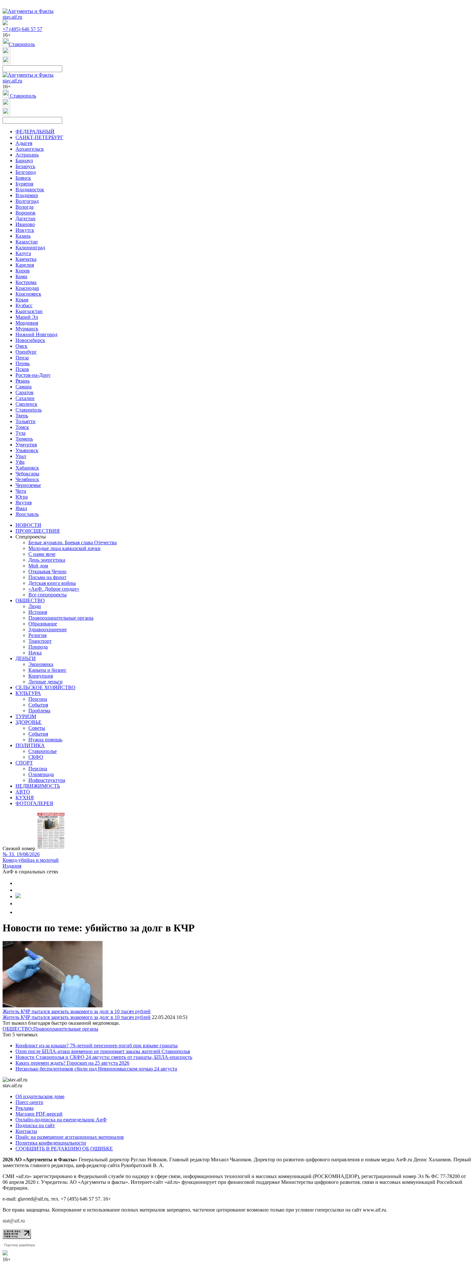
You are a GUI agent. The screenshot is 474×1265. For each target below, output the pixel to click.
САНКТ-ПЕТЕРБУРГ (39, 137)
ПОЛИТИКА (30, 745)
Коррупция (40, 676)
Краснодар (27, 288)
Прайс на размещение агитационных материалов (69, 1137)
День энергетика (46, 560)
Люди (34, 606)
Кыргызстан (29, 311)
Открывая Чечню (47, 571)
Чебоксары (27, 473)
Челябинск (27, 479)
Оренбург (26, 352)
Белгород (25, 172)
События (38, 705)
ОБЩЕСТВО (30, 600)
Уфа (20, 462)
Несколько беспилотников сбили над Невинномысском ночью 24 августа (96, 1068)
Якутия (23, 502)
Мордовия (26, 323)
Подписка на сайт (35, 1125)
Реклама (24, 1108)
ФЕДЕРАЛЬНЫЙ (34, 131)
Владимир (26, 195)
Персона (37, 699)
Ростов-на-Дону (33, 375)
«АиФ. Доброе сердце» (53, 589)
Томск (22, 427)
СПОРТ (24, 763)
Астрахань (27, 154)
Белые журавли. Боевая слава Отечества (72, 542)
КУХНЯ (24, 797)
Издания (12, 866)
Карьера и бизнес (47, 670)
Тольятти (25, 421)
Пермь (22, 363)
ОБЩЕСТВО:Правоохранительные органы (50, 1029)
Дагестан (25, 218)
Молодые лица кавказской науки (64, 548)
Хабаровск (27, 468)
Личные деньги (45, 681)
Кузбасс (24, 305)
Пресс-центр (29, 1102)
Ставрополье (42, 751)
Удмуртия (26, 444)
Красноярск (28, 294)
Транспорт (40, 641)
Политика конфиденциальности (50, 1143)
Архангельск (29, 149)
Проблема (39, 710)
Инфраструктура (46, 780)
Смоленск (26, 404)
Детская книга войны (52, 583)
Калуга (23, 253)
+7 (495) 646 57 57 (22, 29)
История (37, 612)
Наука (35, 652)
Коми (21, 276)
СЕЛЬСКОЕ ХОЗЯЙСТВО (45, 687)
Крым (21, 299)
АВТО (22, 791)
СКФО (35, 757)
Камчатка (25, 259)
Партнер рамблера (19, 1245)
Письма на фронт (47, 577)
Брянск (23, 178)
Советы (36, 728)
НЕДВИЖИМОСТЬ (37, 786)
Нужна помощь (45, 739)
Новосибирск (30, 340)
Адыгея (23, 143)
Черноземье (28, 485)
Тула (20, 433)
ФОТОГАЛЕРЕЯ (34, 803)
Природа (38, 647)
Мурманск (26, 328)
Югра (21, 496)
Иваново (25, 224)
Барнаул (24, 160)
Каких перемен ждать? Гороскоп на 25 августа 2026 (72, 1063)
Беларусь (25, 166)
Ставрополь (28, 410)
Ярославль (27, 514)
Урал (20, 456)
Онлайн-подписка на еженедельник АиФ (61, 1119)
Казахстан (26, 241)
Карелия (24, 265)
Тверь (21, 415)
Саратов (24, 392)
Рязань (22, 381)
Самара (23, 386)
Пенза (22, 357)
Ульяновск (26, 450)
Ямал (21, 508)
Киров (22, 270)
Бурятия (24, 183)
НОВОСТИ (28, 525)
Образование (42, 623)
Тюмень (24, 439)
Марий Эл (26, 317)
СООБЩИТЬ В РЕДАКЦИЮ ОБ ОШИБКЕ (64, 1148)
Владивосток (29, 189)
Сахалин (25, 398)
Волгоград (27, 201)
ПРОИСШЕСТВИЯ (37, 531)
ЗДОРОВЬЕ (28, 722)
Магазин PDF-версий (39, 1114)
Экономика (40, 664)
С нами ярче (41, 554)
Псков (22, 369)
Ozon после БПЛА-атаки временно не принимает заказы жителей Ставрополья (102, 1051)
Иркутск (24, 230)
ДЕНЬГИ (25, 658)
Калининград (30, 247)
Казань (23, 236)
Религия (37, 635)
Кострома (25, 282)
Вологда (24, 207)
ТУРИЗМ (25, 716)
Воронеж (25, 212)
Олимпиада (41, 774)
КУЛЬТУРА (28, 693)
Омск (21, 346)
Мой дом (38, 565)
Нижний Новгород (36, 334)
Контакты (26, 1131)
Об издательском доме (39, 1096)
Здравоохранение (47, 629)
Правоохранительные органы (61, 618)
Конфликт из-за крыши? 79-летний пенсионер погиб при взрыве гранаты (96, 1045)
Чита (20, 491)
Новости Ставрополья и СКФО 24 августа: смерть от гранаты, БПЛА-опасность (103, 1057)
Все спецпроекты (47, 594)
